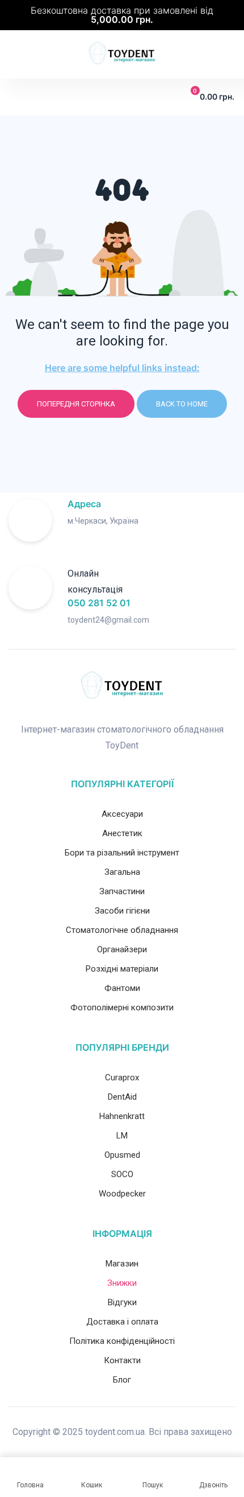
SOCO (122, 1174)
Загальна (122, 872)
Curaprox (122, 1077)
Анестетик (122, 833)
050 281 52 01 (99, 602)
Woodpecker (122, 1193)
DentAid (122, 1097)
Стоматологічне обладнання (122, 930)
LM (122, 1135)
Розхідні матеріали (122, 969)
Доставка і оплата (122, 1322)
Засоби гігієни (122, 911)
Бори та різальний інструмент (122, 853)
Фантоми (122, 988)
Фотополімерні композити (122, 1007)
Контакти (122, 1360)
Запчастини (122, 891)
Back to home (182, 404)
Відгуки (122, 1302)
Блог (122, 1380)
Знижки (122, 1283)
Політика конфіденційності (122, 1341)
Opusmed (122, 1155)
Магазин (122, 1264)
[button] (17, 97)
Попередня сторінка (76, 404)
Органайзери (122, 949)
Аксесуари (122, 814)
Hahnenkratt (122, 1116)
